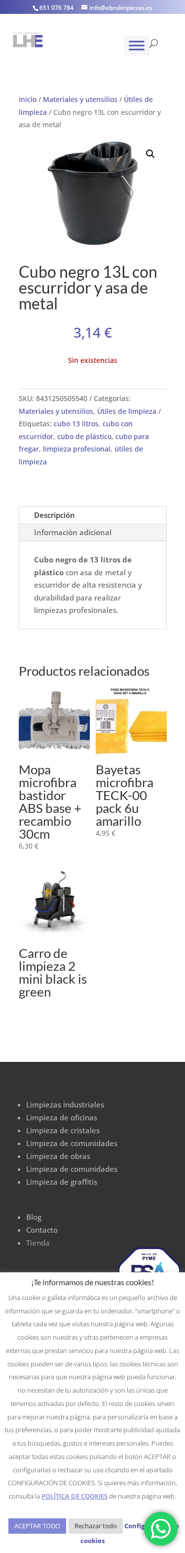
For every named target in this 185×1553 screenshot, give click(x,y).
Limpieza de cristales (63, 1130)
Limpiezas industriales (65, 1104)
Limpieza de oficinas (61, 1117)
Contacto (42, 1230)
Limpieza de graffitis (61, 1182)
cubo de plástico (84, 436)
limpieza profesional (77, 448)
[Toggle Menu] (137, 45)
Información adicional (72, 532)
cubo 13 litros (76, 423)
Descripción (54, 515)
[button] (150, 154)
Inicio (28, 99)
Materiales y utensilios (80, 99)
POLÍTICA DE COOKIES (74, 1496)
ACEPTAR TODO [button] (37, 1525)
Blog (33, 1217)
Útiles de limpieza (126, 411)
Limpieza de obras (58, 1156)
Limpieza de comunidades (71, 1143)
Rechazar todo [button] (95, 1525)
